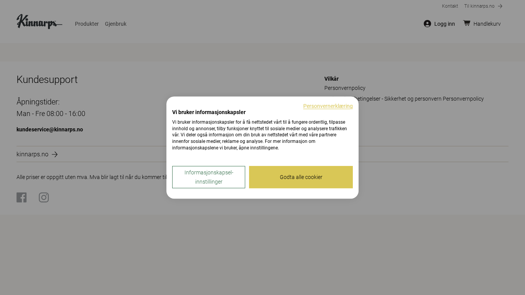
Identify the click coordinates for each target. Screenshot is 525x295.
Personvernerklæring (328, 106)
